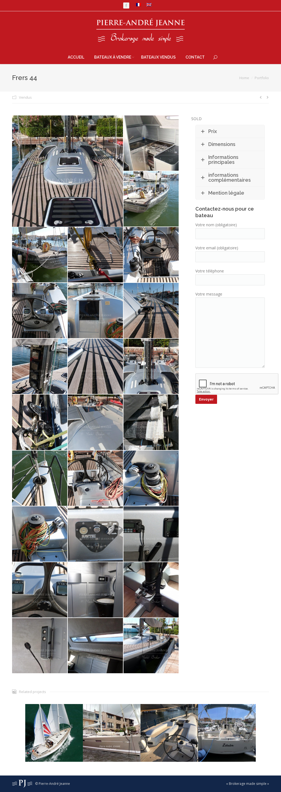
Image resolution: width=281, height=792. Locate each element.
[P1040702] (95, 255)
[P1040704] (40, 311)
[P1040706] (95, 311)
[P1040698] (151, 199)
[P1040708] (40, 366)
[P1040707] (151, 311)
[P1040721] (40, 534)
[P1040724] (40, 590)
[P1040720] (151, 478)
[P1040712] (40, 422)
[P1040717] (40, 478)
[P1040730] (151, 590)
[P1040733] (40, 646)
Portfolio (262, 77)
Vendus (25, 97)
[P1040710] (67, 171)
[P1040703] (151, 255)
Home (244, 77)
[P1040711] (151, 366)
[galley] (151, 143)
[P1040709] (95, 366)
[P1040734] (95, 646)
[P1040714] (95, 422)
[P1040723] (151, 534)
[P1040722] (95, 534)
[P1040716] (151, 422)
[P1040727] (95, 590)
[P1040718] (95, 478)
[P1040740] (151, 646)
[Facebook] (126, 5)
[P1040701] (40, 255)
